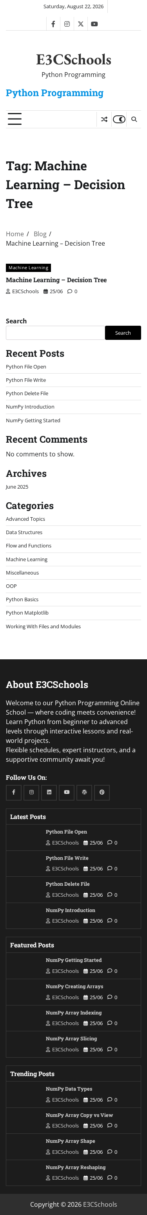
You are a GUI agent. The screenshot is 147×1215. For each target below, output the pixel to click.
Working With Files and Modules (43, 626)
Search (16, 321)
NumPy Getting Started (33, 420)
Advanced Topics (25, 518)
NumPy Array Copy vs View (79, 1115)
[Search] (133, 119)
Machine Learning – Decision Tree (56, 279)
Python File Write (26, 379)
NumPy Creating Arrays (74, 986)
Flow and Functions (28, 545)
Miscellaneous (22, 572)
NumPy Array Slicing (71, 1038)
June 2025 (17, 486)
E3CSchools (73, 59)
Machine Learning (28, 267)
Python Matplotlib (27, 612)
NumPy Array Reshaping (75, 1167)
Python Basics (22, 599)
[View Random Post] (104, 119)
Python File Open (26, 366)
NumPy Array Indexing (74, 1012)
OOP (11, 585)
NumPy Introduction (30, 406)
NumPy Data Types (69, 1088)
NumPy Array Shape (70, 1141)
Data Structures (24, 532)
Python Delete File (27, 393)
